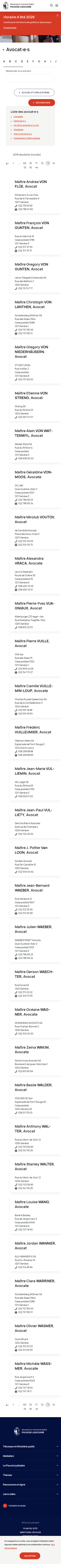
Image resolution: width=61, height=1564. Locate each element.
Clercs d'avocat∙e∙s (23, 133)
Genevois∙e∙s (20, 120)
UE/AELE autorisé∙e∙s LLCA (26, 125)
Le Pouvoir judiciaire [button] (14, 1465)
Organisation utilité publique (27, 138)
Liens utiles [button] (9, 1494)
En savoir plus (10, 27)
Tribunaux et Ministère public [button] (19, 1446)
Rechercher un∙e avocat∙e (18, 70)
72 (42, 163)
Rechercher (42, 102)
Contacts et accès (17, 1505)
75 (25, 167)
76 (30, 167)
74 (53, 163)
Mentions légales (30, 1532)
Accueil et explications (35, 92)
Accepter (30, 1556)
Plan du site (30, 1528)
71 (36, 163)
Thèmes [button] (7, 1475)
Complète (18, 116)
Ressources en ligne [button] (14, 1484)
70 (30, 163)
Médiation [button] (8, 1456)
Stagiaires (18, 129)
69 (24, 163)
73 (48, 163)
